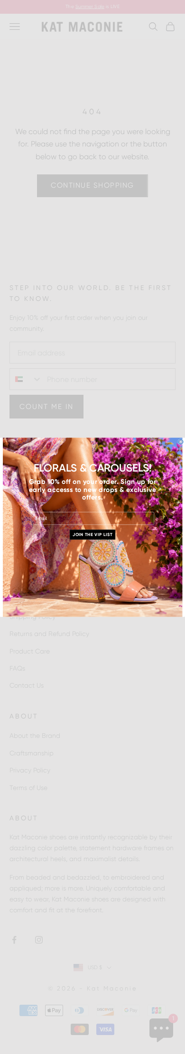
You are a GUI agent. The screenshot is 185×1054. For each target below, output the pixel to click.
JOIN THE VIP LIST (92, 534)
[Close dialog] (180, 441)
